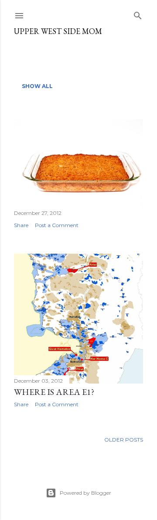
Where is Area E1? (54, 392)
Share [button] (21, 225)
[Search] (138, 13)
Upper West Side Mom (58, 31)
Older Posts (123, 439)
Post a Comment (56, 225)
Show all (37, 86)
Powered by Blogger (85, 492)
